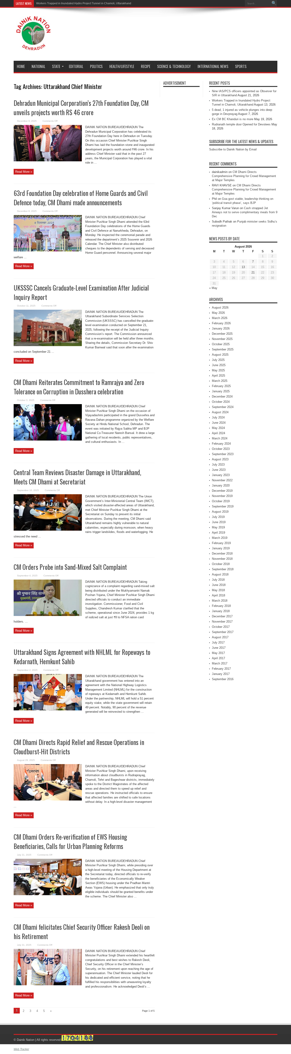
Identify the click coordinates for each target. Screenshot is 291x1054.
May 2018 (218, 590)
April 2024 (218, 433)
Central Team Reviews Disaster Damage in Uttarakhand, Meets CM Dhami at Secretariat (77, 477)
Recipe (145, 66)
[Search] (274, 3)
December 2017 (222, 616)
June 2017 (219, 647)
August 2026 (220, 307)
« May (213, 288)
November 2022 (222, 480)
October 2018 (221, 564)
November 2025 (222, 339)
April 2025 (218, 375)
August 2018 (220, 574)
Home (21, 66)
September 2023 (222, 454)
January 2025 (221, 391)
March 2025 (219, 381)
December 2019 (222, 490)
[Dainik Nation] (33, 46)
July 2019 (218, 517)
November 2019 (222, 496)
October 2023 (221, 449)
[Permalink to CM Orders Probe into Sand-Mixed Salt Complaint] (48, 615)
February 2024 (221, 443)
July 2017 (218, 642)
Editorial (76, 66)
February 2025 (221, 386)
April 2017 (218, 658)
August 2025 (220, 354)
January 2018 (221, 611)
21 (253, 272)
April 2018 (218, 595)
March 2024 (219, 438)
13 (243, 267)
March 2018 (219, 600)
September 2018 (222, 569)
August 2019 (220, 511)
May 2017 (218, 653)
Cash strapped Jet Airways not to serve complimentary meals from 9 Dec (244, 212)
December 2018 (222, 553)
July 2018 (218, 579)
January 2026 (221, 328)
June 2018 (219, 585)
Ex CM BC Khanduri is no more (232, 119)
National (38, 66)
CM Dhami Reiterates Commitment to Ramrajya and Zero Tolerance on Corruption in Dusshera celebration (79, 387)
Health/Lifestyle (121, 66)
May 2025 (218, 370)
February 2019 (221, 543)
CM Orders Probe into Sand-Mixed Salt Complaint (70, 567)
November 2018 (222, 558)
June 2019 (219, 522)
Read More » (23, 171)
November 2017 (222, 621)
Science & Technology (174, 66)
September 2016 (222, 679)
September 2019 (222, 506)
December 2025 (222, 333)
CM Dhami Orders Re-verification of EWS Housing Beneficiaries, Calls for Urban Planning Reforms (70, 841)
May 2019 (218, 527)
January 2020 (221, 485)
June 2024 (219, 422)
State (56, 66)
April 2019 (218, 532)
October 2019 (221, 501)
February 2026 (221, 323)
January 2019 (221, 548)
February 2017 (221, 668)
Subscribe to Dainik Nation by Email (233, 149)
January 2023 (221, 475)
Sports (240, 66)
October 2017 (221, 626)
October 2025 (221, 344)
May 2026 (218, 312)
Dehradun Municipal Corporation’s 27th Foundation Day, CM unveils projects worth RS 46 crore (81, 107)
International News (213, 66)
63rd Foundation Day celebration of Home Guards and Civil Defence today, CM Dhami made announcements (81, 197)
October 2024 (221, 401)
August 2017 (220, 637)
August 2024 (220, 412)
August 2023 (220, 459)
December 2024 (222, 396)
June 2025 (219, 365)
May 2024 (218, 428)
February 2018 (221, 606)
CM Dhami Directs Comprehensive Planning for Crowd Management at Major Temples (244, 176)
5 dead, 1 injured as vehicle (53, 3)
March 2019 (219, 538)
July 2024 (218, 417)
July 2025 (218, 360)
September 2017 (222, 632)
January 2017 (221, 674)
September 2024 (222, 407)
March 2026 (219, 318)
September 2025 (222, 349)
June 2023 (219, 469)
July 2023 (218, 464)
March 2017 (219, 663)
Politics (96, 66)
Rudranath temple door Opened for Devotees (241, 124)
